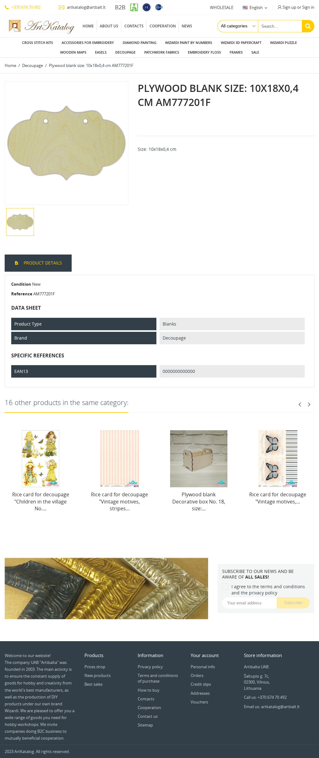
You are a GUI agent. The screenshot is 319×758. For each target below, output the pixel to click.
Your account (205, 655)
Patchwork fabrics (161, 52)
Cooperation (163, 26)
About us (109, 26)
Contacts (134, 26)
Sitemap (145, 725)
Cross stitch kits (37, 42)
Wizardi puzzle (283, 42)
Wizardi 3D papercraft (241, 42)
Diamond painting (139, 42)
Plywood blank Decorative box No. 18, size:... (198, 501)
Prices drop (94, 667)
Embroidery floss (204, 52)
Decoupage (125, 52)
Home (88, 26)
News (187, 26)
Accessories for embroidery (88, 42)
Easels (101, 52)
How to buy (149, 690)
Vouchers (199, 702)
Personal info (203, 667)
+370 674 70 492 (25, 7)
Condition (21, 284)
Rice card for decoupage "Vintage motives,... (277, 498)
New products (97, 675)
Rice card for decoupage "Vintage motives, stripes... (119, 501)
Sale (255, 52)
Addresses (200, 693)
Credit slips (201, 684)
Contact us (148, 716)
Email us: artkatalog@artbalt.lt (272, 706)
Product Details (42, 263)
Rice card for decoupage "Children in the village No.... (40, 501)
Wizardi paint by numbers (188, 42)
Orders (197, 675)
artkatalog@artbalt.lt (86, 7)
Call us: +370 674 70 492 (265, 697)
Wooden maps (73, 52)
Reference (21, 294)
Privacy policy (150, 667)
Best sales (93, 684)
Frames (236, 52)
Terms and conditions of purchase (158, 678)
